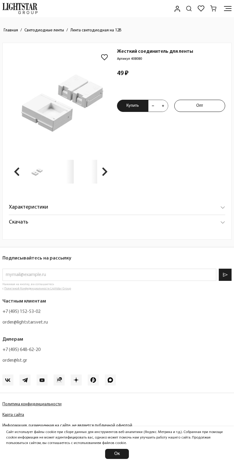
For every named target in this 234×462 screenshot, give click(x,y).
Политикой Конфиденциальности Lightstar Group (37, 288)
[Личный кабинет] (177, 8)
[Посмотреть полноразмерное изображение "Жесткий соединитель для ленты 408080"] (61, 101)
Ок (117, 453)
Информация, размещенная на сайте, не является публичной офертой (67, 425)
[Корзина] (213, 8)
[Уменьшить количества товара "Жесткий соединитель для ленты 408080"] (153, 106)
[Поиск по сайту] (189, 8)
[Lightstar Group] (19, 8)
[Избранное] (201, 8)
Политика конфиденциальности (32, 404)
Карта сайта (13, 415)
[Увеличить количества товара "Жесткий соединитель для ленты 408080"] (163, 106)
